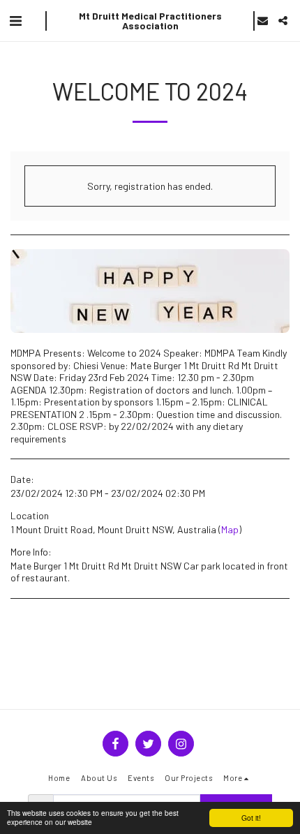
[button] (15, 20)
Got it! (251, 817)
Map (230, 529)
